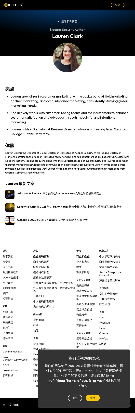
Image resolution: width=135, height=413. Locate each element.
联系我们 (8, 317)
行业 (36, 325)
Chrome (103, 333)
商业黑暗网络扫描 (109, 261)
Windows (104, 322)
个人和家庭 (83, 261)
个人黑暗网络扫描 (109, 256)
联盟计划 (104, 304)
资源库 (37, 359)
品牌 (5, 293)
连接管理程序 (84, 320)
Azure (6, 364)
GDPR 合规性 (10, 277)
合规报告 (81, 314)
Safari (102, 343)
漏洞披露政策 (10, 272)
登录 (117, 5)
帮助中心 (8, 311)
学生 (79, 267)
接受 (92, 398)
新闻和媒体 (9, 288)
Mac (101, 317)
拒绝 (75, 398)
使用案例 (38, 320)
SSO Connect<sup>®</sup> (15, 358)
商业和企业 (83, 256)
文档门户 (8, 327)
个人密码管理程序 (43, 301)
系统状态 (8, 322)
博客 (36, 370)
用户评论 (8, 282)
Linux (102, 328)
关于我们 (8, 256)
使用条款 (8, 333)
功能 (36, 330)
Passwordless (10, 370)
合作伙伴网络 (107, 298)
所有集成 (8, 375)
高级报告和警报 (85, 304)
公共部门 (38, 296)
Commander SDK (13, 351)
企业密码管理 (41, 256)
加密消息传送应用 (109, 280)
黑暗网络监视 (84, 290)
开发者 (37, 386)
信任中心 (8, 267)
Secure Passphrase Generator (110, 274)
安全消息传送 (84, 309)
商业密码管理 (41, 261)
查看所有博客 (69, 21)
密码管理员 (83, 285)
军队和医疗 (83, 272)
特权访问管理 (41, 267)
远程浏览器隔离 (42, 277)
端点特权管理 (41, 272)
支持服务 (81, 325)
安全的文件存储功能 (86, 297)
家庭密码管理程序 (43, 306)
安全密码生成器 (108, 267)
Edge (102, 349)
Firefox (103, 338)
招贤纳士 (8, 298)
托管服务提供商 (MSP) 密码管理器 (53, 282)
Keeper (13, 5)
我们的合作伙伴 (108, 293)
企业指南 (38, 343)
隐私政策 (8, 338)
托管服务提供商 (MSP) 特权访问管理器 (54, 289)
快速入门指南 (41, 349)
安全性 (7, 261)
